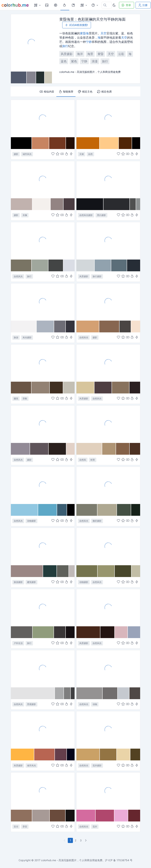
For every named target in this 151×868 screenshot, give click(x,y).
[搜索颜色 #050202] (136, 143)
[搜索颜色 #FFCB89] (109, 143)
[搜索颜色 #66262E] (134, 815)
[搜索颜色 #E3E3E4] (33, 693)
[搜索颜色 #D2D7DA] (85, 265)
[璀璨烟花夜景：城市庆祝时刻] (43, 118)
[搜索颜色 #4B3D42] (69, 204)
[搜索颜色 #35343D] (70, 326)
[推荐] (64, 5)
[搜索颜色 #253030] (40, 77)
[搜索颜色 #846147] (123, 449)
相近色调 (106, 91)
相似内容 (49, 91)
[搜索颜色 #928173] (40, 387)
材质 (92, 459)
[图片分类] (37, 5)
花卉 (95, 826)
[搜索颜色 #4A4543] (125, 326)
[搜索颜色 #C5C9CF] (123, 693)
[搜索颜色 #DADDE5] (69, 265)
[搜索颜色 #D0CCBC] (48, 77)
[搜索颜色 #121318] (89, 204)
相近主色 (87, 91)
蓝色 (64, 61)
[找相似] (62, 154)
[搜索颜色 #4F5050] (133, 204)
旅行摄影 (97, 276)
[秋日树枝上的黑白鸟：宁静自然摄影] (108, 668)
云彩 (121, 54)
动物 (95, 704)
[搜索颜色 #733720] (57, 143)
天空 (103, 33)
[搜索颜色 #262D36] (133, 265)
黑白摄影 (101, 215)
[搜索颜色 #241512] (107, 632)
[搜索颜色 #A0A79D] (40, 265)
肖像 (25, 215)
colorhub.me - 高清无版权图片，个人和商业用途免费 (71, 860)
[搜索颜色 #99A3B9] (134, 632)
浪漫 (95, 61)
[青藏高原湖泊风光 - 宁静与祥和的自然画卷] (43, 240)
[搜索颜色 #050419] (71, 754)
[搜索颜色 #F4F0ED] (41, 204)
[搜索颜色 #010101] (21, 143)
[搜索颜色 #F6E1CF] (135, 326)
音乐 (16, 826)
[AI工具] (83, 5)
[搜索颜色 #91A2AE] (103, 265)
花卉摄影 (97, 765)
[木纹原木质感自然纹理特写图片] (108, 424)
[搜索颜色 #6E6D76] (60, 326)
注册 (145, 5)
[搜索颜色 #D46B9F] (86, 815)
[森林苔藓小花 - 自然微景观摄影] (108, 485)
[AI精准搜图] (71, 154)
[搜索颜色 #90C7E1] (24, 510)
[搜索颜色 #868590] (31, 77)
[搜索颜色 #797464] (21, 265)
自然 (90, 154)
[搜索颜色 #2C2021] (134, 387)
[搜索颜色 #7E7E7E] (67, 693)
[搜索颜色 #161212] (70, 815)
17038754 (123, 860)
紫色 (74, 61)
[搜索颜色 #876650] (109, 326)
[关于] (94, 5)
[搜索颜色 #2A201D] (57, 449)
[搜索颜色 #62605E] (22, 632)
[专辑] (73, 5)
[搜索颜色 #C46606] (88, 143)
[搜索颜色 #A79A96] (41, 815)
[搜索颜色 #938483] (57, 204)
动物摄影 (31, 520)
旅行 (65, 46)
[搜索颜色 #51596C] (19, 77)
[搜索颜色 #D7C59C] (85, 387)
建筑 (16, 398)
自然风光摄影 (86, 215)
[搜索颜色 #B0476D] (105, 815)
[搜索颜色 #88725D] (120, 387)
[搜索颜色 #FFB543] (22, 754)
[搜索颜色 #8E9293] (138, 204)
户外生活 (18, 643)
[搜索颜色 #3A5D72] (62, 510)
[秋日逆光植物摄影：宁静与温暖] (108, 301)
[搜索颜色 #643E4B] (61, 754)
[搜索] (56, 5)
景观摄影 (31, 704)
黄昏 (83, 33)
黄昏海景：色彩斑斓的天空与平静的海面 (92, 19)
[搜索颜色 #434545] (55, 265)
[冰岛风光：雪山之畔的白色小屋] (108, 240)
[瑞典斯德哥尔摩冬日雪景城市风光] (43, 301)
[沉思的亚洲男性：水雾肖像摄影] (43, 179)
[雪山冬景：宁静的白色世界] (43, 668)
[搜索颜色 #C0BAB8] (72, 571)
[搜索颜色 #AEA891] (107, 510)
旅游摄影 (18, 582)
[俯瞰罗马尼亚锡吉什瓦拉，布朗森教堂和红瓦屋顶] (43, 546)
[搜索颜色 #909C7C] (43, 632)
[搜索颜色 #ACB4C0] (45, 326)
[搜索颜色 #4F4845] (134, 693)
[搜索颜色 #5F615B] (63, 571)
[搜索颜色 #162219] (135, 510)
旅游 (16, 337)
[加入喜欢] (53, 154)
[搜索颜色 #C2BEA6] (135, 571)
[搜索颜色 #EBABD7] (121, 815)
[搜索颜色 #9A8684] (27, 571)
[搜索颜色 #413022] (56, 387)
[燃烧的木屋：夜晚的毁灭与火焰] (108, 118)
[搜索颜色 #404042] (73, 693)
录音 (25, 826)
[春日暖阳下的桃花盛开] (108, 729)
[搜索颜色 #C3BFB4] (69, 387)
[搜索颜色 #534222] (135, 754)
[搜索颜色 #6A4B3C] (58, 815)
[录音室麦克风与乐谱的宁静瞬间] (43, 791)
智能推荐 (68, 91)
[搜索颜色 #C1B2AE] (21, 204)
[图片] (47, 5)
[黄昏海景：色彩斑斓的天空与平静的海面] (31, 42)
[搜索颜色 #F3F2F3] (24, 326)
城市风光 (27, 154)
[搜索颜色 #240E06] (70, 143)
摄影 (16, 154)
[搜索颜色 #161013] (70, 632)
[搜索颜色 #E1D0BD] (89, 449)
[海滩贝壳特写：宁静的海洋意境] (43, 424)
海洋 (80, 54)
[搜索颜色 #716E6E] (110, 693)
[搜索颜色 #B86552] (44, 754)
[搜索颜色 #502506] (125, 143)
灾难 (81, 154)
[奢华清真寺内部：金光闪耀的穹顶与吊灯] (43, 363)
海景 (90, 54)
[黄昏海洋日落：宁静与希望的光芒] (108, 363)
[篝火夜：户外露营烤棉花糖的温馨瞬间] (43, 607)
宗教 (25, 398)
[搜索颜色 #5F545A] (39, 449)
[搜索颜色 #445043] (124, 510)
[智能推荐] (67, 154)
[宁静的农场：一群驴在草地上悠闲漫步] (108, 546)
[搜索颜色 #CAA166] (88, 754)
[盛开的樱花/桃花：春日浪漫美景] (108, 791)
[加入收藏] (57, 154)
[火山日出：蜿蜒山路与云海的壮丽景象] (108, 607)
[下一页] (86, 840)
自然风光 (18, 276)
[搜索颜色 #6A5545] (21, 387)
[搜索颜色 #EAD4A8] (123, 754)
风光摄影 (27, 337)
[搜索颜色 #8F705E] (21, 815)
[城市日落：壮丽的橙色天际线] (43, 729)
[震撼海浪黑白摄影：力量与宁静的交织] (108, 179)
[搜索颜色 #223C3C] (50, 571)
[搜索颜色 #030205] (71, 510)
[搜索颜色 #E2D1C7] (70, 449)
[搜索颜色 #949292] (89, 693)
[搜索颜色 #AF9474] (109, 449)
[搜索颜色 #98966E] (106, 571)
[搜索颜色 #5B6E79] (119, 265)
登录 (128, 5)
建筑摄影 (31, 582)
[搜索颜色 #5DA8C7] (47, 510)
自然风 (82, 459)
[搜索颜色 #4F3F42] (103, 387)
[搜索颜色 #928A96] (20, 449)
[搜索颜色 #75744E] (87, 571)
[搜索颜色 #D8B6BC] (121, 632)
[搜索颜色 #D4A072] (87, 326)
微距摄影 (97, 520)
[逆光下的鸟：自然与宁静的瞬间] (43, 485)
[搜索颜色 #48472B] (123, 571)
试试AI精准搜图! (78, 24)
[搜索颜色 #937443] (108, 754)
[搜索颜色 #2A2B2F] (116, 204)
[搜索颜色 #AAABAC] (59, 693)
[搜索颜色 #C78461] (40, 143)
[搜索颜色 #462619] (88, 632)
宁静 (89, 42)
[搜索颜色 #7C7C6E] (86, 510)
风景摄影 (67, 54)
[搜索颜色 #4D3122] (135, 449)
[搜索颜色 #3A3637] (60, 632)
